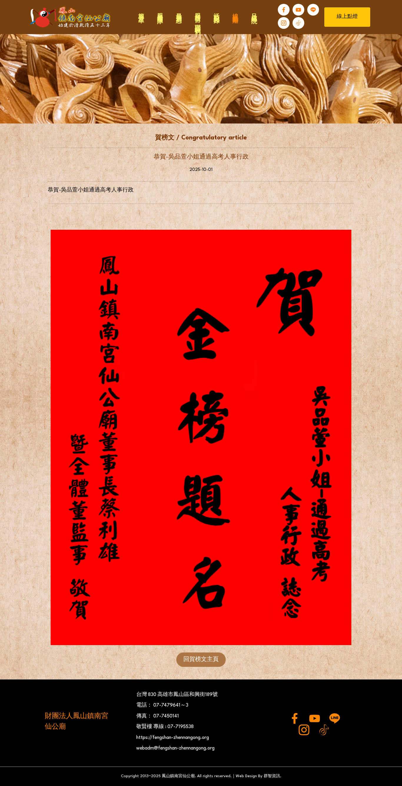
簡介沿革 (140, 11)
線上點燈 (234, 11)
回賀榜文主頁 (201, 659)
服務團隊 (159, 11)
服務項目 (197, 11)
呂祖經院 (253, 11)
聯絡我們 (197, 23)
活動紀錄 (216, 11)
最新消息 (178, 11)
